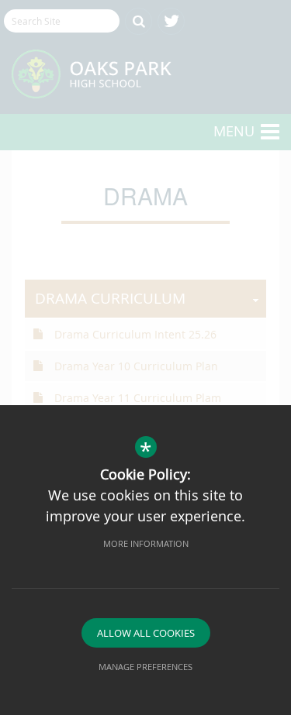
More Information (146, 543)
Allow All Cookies (146, 633)
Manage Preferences (145, 666)
